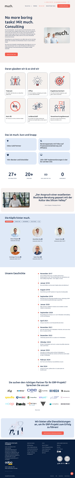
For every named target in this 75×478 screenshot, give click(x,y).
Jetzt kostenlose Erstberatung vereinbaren (53, 433)
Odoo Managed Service (32, 450)
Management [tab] (9, 221)
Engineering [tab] (26, 221)
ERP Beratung (30, 445)
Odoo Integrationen (46, 449)
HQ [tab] (39, 221)
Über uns (59, 445)
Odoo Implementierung (32, 447)
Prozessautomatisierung (32, 449)
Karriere (58, 447)
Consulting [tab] (17, 221)
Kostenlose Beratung (63, 5)
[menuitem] (28, 6)
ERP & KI (44, 452)
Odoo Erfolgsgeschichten (47, 447)
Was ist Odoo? (45, 445)
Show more (37, 409)
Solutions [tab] (33, 221)
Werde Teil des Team (11, 54)
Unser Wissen (60, 449)
